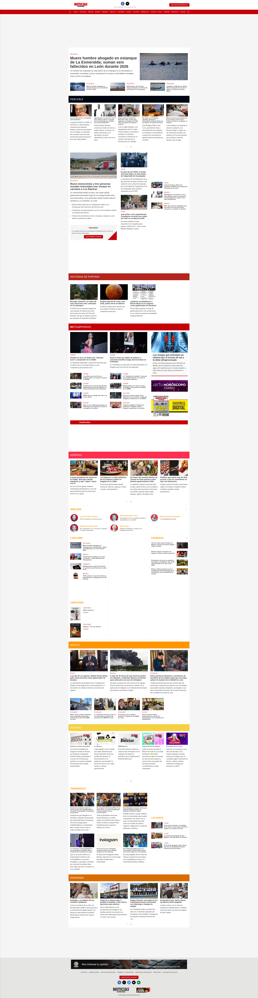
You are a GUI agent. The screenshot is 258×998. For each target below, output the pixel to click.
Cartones (121, 12)
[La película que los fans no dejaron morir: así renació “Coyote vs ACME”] (76, 376)
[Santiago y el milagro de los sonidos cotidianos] (84, 890)
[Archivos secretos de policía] (81, 739)
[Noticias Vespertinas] (169, 406)
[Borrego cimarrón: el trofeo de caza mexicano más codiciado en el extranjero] (84, 292)
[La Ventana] (105, 739)
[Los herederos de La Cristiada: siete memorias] (81, 110)
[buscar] (188, 12)
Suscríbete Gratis (93, 237)
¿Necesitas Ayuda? (129, 977)
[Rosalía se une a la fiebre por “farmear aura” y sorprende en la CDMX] (89, 342)
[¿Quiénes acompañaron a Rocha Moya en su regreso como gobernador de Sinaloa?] (144, 292)
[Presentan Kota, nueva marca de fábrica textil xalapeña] (174, 890)
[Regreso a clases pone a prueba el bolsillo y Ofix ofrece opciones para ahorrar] (114, 890)
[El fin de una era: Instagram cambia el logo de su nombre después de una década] (109, 840)
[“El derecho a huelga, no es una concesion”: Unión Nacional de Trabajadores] (75, 557)
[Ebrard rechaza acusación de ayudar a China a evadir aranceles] (182, 554)
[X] (127, 3)
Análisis (113, 12)
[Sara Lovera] (114, 528)
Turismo (167, 12)
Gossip (128, 12)
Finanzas (105, 12)
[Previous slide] (127, 146)
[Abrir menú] (70, 12)
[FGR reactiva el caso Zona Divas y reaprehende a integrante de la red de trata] (75, 576)
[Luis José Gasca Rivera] (74, 518)
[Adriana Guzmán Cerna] (114, 518)
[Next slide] (130, 146)
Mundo (97, 12)
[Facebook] (122, 3)
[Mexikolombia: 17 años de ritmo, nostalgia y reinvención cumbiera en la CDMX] (115, 386)
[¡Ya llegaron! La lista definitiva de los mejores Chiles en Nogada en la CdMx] (114, 468)
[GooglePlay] (138, 982)
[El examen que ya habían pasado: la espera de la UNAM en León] (129, 704)
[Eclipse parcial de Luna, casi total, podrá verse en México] (114, 292)
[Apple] (134, 982)
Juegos (183, 12)
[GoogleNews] (129, 982)
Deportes (174, 12)
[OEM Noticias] (129, 739)
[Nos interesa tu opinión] (129, 964)
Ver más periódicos (179, 5)
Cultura (136, 12)
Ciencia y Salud (156, 12)
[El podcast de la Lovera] (177, 739)
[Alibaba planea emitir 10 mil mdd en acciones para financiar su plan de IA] (75, 566)
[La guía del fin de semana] (153, 739)
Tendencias (145, 12)
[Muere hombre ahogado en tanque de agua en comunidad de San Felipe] (77, 87)
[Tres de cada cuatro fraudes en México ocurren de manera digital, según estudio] (182, 545)
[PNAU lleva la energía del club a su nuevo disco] (76, 395)
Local (76, 12)
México (91, 12)
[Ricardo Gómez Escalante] (154, 518)
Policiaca (83, 12)
